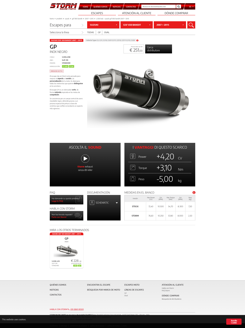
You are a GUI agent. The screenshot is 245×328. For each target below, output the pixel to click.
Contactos (56, 294)
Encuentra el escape (98, 285)
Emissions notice (57, 71)
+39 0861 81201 (77, 309)
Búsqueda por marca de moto (103, 289)
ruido (66, 66)
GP (125, 293)
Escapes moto (131, 285)
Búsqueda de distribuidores (171, 299)
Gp (99, 32)
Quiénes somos (58, 285)
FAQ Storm (166, 291)
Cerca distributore (153, 49)
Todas (90, 32)
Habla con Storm (168, 288)
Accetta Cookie (234, 321)
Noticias (54, 289)
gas (72, 66)
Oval (106, 32)
